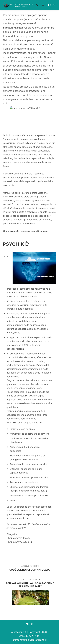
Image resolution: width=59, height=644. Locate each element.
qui (27, 518)
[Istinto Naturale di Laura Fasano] (18, 5)
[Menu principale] (43, 5)
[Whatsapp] (54, 5)
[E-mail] (50, 5)
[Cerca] (37, 5)
